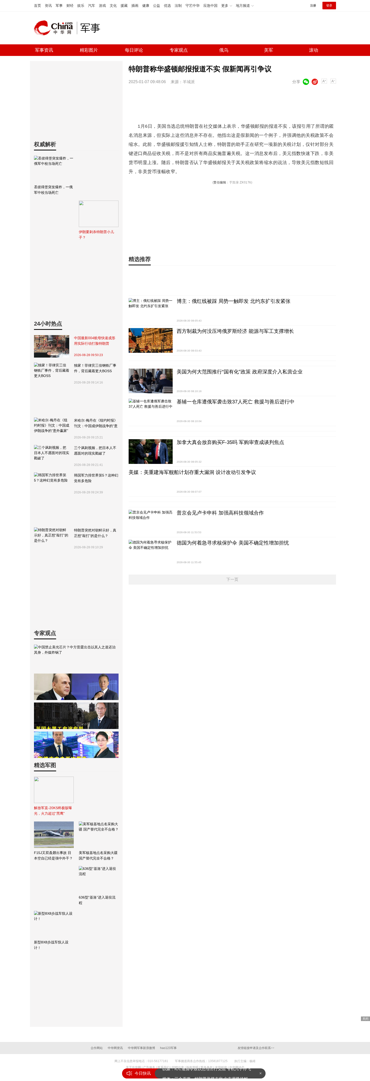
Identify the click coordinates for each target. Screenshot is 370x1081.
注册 (313, 5)
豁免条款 (207, 1067)
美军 (268, 50)
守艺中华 (193, 6)
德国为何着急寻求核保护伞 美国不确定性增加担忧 (233, 543)
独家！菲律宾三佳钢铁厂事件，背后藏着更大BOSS (95, 368)
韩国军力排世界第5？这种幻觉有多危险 (96, 478)
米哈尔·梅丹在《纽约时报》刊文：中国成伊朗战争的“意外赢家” (96, 423)
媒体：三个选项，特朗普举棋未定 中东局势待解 (205, 1073)
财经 (69, 6)
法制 (178, 6)
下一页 (232, 579)
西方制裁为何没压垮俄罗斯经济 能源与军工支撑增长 (235, 331)
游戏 (102, 6)
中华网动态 (236, 1067)
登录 (329, 5)
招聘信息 (178, 1067)
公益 (156, 6)
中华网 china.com (55, 28)
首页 (37, 6)
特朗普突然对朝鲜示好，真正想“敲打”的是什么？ (95, 533)
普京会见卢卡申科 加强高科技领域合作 (220, 513)
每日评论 (134, 50)
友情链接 (221, 1067)
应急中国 (210, 6)
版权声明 (192, 1067)
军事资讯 (44, 50)
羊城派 (189, 82)
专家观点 (179, 50)
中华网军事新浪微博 (141, 1048)
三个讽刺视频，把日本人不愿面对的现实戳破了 (95, 450)
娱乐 (80, 6)
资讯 (48, 6)
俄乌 (223, 50)
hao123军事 (168, 1048)
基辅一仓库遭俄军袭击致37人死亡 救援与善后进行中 (235, 401)
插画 (134, 6)
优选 (167, 6)
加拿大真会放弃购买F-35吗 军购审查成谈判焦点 (230, 442)
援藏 (124, 6)
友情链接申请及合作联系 (256, 1048)
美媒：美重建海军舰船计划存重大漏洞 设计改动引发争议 (192, 472)
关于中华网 (133, 1067)
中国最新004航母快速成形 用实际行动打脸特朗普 (94, 340)
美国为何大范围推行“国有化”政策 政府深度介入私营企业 (240, 371)
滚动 (313, 50)
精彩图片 (89, 50)
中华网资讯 (115, 1048)
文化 (113, 6)
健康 (145, 6)
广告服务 (149, 1067)
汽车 (91, 6)
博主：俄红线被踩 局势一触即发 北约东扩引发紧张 (233, 301)
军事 (59, 6)
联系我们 (164, 1067)
